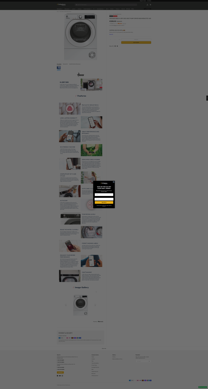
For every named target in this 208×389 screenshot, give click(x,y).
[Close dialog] (113, 182)
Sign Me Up (104, 202)
